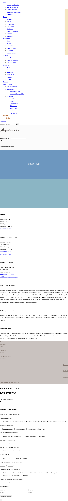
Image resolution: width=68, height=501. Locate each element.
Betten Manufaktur (12, 9)
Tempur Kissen (14, 103)
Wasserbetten (10, 89)
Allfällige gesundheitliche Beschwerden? (10, 469)
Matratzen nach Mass (12, 31)
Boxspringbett (10, 24)
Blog (1, 346)
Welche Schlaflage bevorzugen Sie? (9, 447)
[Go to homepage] (10, 132)
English (8, 118)
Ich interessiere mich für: (6, 418)
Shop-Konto (3, 358)
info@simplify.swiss (5, 254)
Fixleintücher (13, 113)
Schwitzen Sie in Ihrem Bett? (7, 440)
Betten (5, 17)
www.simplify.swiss (5, 251)
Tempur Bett (10, 36)
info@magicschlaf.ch (5, 228)
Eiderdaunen (10, 50)
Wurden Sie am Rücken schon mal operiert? (11, 479)
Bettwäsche (10, 45)
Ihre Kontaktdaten (4, 486)
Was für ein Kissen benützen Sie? (8, 432)
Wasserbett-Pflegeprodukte (17, 94)
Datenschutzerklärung (5, 356)
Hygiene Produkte (11, 48)
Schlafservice (6, 55)
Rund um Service (11, 62)
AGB (1, 341)
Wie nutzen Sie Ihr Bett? (6, 425)
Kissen (8, 41)
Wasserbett (9, 19)
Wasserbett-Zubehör (15, 91)
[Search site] (1, 141)
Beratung (5, 2)
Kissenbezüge (13, 108)
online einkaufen (7, 84)
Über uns (9, 70)
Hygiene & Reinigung (12, 60)
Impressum (3, 344)
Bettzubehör (6, 38)
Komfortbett (10, 29)
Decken (9, 43)
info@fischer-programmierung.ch (8, 277)
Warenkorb (3, 121)
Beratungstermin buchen (13, 5)
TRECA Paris (10, 26)
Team (8, 67)
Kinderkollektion (11, 53)
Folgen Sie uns (10, 74)
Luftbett (9, 21)
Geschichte (9, 77)
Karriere (9, 79)
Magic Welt (6, 65)
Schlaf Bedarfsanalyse (12, 7)
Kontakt (5, 82)
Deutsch (5, 115)
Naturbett (9, 33)
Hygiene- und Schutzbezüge (17, 110)
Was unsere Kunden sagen (13, 12)
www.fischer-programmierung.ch (8, 274)
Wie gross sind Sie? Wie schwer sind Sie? (11, 462)
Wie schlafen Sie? (4, 454)
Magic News (10, 14)
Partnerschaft (10, 72)
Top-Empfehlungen (12, 86)
